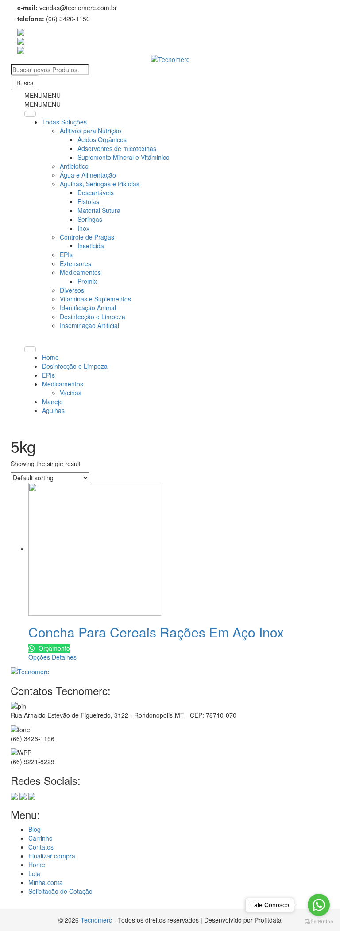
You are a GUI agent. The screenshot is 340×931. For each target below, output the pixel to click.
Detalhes (64, 657)
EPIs (66, 254)
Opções (39, 657)
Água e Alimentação (88, 174)
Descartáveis (95, 192)
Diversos (72, 290)
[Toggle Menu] (30, 114)
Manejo (52, 401)
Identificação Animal (88, 307)
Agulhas (53, 410)
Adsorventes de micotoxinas (116, 148)
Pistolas (88, 201)
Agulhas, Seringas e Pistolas (99, 183)
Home (50, 357)
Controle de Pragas (87, 236)
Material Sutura (98, 210)
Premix (87, 281)
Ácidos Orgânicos (102, 139)
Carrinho (40, 838)
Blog (34, 829)
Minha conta (45, 882)
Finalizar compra (51, 855)
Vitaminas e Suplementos (95, 298)
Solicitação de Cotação (60, 891)
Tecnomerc (96, 920)
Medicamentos (80, 272)
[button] (42, 95)
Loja (34, 873)
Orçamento (53, 648)
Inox (83, 228)
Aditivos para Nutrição (90, 130)
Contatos (41, 846)
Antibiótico (74, 166)
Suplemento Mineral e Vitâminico (123, 157)
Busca (25, 82)
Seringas (89, 219)
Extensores (75, 263)
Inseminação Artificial (89, 325)
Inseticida (90, 245)
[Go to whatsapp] (319, 905)
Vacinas (70, 392)
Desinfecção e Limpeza (92, 316)
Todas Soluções (64, 121)
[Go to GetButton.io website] (319, 922)
